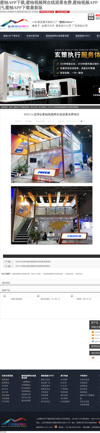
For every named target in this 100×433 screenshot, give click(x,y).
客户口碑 (34, 107)
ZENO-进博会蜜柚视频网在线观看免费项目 (32, 266)
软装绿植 (5, 395)
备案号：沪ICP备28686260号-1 (70, 427)
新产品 (94, 322)
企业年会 (44, 398)
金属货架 (83, 386)
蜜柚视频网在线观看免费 (57, 37)
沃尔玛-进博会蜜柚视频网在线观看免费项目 (33, 262)
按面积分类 (26, 394)
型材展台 (5, 383)
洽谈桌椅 (5, 398)
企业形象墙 (65, 401)
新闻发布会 (45, 389)
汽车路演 (44, 392)
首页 (10, 107)
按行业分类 (26, 397)
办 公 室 (64, 386)
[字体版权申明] (62, 12)
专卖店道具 (84, 380)
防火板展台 (26, 388)
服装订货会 (45, 380)
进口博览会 (42, 107)
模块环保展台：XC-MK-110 (50, 299)
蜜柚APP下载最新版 (87, 396)
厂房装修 (64, 389)
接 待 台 (5, 389)
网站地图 (86, 427)
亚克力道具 (84, 401)
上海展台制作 (69, 274)
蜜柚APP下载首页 (11, 37)
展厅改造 (64, 395)
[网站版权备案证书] (46, 12)
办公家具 (64, 398)
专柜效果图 (84, 405)
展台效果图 (26, 401)
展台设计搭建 (36, 274)
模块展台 (5, 380)
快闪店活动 (45, 401)
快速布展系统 (33, 37)
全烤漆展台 (26, 385)
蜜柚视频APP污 (83, 37)
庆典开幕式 (45, 386)
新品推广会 (45, 383)
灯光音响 (5, 401)
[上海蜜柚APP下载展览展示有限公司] (14, 28)
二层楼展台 (26, 382)
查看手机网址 (40, 121)
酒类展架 (83, 392)
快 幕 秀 (5, 386)
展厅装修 (64, 376)
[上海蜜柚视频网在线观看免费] (50, 72)
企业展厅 (64, 380)
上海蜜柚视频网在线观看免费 (52, 274)
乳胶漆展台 (26, 391)
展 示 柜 (5, 392)
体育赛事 (44, 395)
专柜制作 (83, 376)
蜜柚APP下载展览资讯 (21, 107)
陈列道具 (83, 389)
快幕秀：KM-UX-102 (84, 299)
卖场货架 (83, 383)
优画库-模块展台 (16, 299)
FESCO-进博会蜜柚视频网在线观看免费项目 (63, 107)
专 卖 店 (64, 383)
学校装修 (64, 392)
